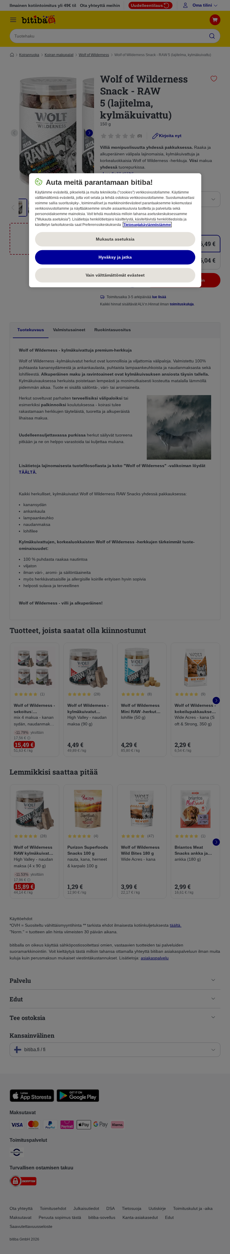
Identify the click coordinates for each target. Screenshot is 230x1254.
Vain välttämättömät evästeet (115, 275)
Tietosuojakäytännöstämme (147, 225)
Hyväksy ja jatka (115, 257)
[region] (115, 230)
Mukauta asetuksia (115, 239)
